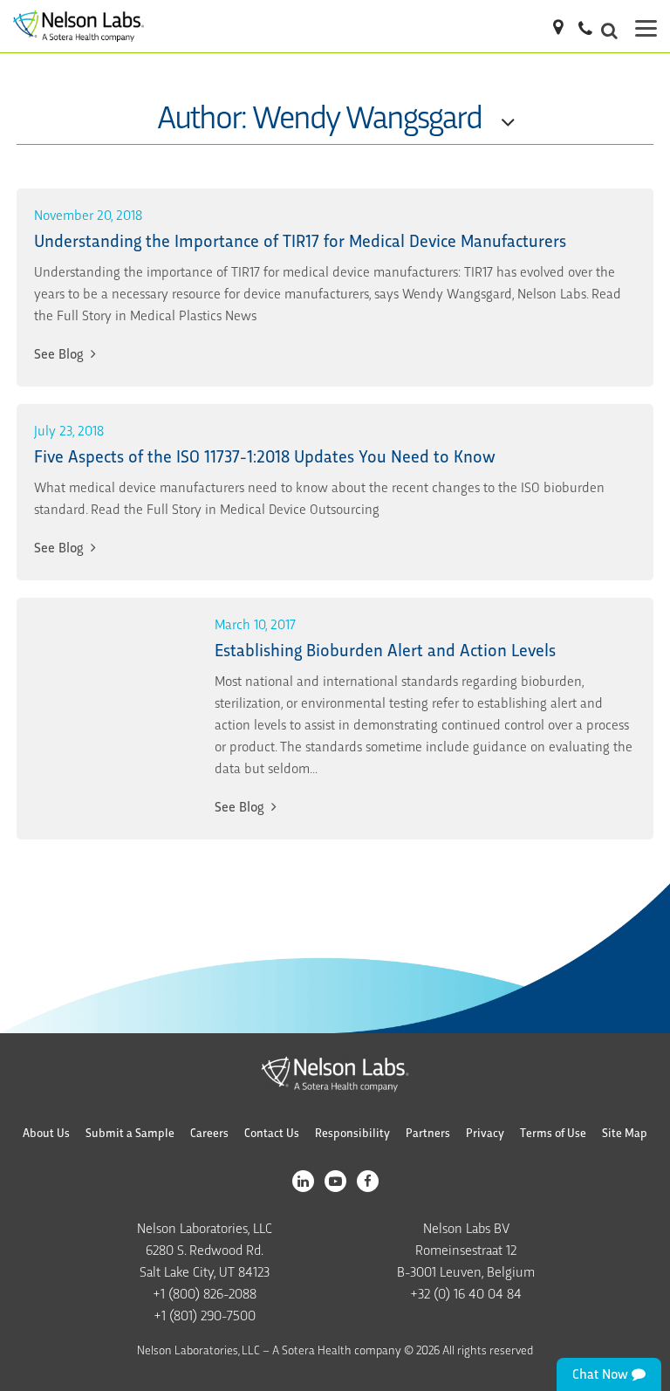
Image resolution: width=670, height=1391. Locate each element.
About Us (46, 1132)
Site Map (624, 1132)
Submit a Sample (129, 1132)
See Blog (60, 353)
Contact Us (271, 1132)
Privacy (485, 1132)
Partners (428, 1132)
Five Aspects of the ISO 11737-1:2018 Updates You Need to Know (265, 455)
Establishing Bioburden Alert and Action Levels (385, 649)
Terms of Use (553, 1132)
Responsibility (352, 1132)
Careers (209, 1132)
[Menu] (646, 26)
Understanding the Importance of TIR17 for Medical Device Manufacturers (300, 239)
